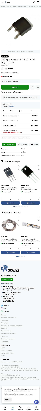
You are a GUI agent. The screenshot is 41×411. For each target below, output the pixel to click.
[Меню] (2, 2)
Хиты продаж (4, 341)
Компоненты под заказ (7, 339)
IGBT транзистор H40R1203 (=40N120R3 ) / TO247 (9, 188)
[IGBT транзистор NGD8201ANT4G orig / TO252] (20, 28)
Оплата (36, 145)
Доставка (24, 145)
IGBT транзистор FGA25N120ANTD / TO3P (29, 188)
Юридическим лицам (7, 353)
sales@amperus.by (8, 284)
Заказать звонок (7, 279)
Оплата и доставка (6, 350)
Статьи (3, 348)
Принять (8, 399)
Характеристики (10, 145)
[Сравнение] (37, 87)
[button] (14, 206)
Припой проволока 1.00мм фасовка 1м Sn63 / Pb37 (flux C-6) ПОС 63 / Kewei (10, 240)
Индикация (4, 336)
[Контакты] (38, 2)
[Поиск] (34, 2)
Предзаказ (15, 87)
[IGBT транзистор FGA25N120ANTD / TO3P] (30, 174)
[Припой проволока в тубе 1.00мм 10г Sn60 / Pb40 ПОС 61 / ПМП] (30, 225)
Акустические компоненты (8, 333)
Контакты (3, 356)
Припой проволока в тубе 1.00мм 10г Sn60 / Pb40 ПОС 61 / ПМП (30, 240)
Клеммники (4, 328)
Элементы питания (6, 331)
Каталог (9, 6)
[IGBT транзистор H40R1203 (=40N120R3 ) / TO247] (10, 174)
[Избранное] (32, 87)
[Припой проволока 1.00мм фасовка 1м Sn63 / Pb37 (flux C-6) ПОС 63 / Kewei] (10, 225)
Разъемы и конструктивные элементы (11, 325)
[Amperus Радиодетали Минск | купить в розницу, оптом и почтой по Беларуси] (7, 2)
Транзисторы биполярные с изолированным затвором (16, 138)
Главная (3, 6)
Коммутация (4, 323)
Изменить (11, 106)
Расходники (4, 320)
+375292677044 (8, 276)
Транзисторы (31, 6)
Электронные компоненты (19, 6)
